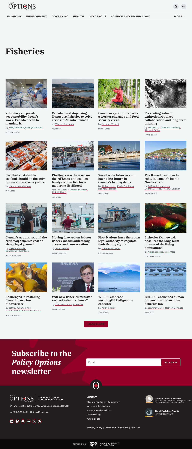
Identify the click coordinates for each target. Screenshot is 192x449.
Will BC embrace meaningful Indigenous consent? (115, 300)
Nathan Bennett (174, 308)
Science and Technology (130, 16)
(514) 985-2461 (20, 412)
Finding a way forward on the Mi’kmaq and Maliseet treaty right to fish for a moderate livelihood (71, 180)
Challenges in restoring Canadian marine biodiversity (23, 300)
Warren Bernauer (64, 124)
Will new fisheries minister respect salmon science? (72, 298)
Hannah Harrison (107, 189)
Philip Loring (109, 186)
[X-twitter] (34, 421)
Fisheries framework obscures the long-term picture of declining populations (162, 242)
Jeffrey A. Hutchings (159, 186)
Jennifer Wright (110, 124)
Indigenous (97, 16)
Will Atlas (170, 252)
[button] (96, 324)
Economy (14, 16)
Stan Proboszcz (63, 304)
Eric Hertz (153, 127)
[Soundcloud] (29, 421)
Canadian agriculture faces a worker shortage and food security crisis (118, 116)
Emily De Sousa (125, 186)
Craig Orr (78, 304)
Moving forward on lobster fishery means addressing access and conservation (71, 240)
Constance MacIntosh (17, 251)
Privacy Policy (94, 427)
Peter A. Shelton (171, 189)
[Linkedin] (12, 421)
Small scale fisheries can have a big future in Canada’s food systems (116, 178)
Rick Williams (59, 192)
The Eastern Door (111, 248)
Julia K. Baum (13, 310)
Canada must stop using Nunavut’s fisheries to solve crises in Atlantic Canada (72, 116)
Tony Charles (62, 248)
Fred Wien (61, 189)
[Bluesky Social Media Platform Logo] (17, 421)
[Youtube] (23, 421)
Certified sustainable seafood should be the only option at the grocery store (25, 178)
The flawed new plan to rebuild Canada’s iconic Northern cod (162, 178)
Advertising (94, 414)
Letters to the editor (99, 410)
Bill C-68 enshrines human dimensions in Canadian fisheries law (164, 300)
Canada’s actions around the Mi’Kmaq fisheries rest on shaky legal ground (26, 240)
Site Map (135, 427)
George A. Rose (153, 189)
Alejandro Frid (155, 252)
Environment (36, 16)
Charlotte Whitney (170, 127)
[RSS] (40, 421)
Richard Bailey (152, 130)
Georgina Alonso (34, 127)
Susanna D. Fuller (77, 189)
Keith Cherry (108, 308)
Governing (60, 16)
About (92, 397)
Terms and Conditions (116, 427)
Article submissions (98, 406)
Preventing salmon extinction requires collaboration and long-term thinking (165, 118)
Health (78, 16)
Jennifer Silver (156, 308)
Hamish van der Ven (20, 186)
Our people (93, 418)
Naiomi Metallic (17, 248)
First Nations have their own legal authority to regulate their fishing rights (119, 240)
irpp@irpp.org (41, 412)
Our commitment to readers (103, 402)
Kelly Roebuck (16, 127)
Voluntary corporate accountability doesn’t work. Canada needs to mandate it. (22, 118)
